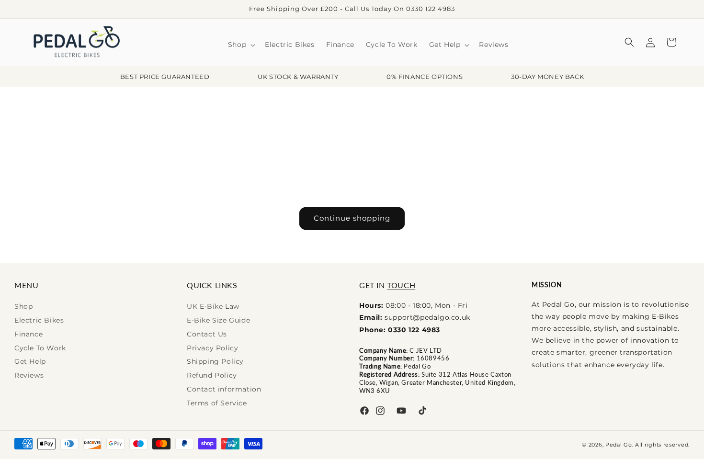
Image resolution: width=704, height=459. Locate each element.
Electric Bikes (39, 320)
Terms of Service (217, 403)
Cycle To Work (40, 348)
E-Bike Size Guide (218, 320)
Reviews (29, 375)
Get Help (30, 361)
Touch (401, 285)
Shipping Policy (215, 361)
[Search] (629, 42)
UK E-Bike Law (213, 306)
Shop (23, 306)
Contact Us (207, 334)
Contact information (224, 389)
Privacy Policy (212, 348)
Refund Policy (212, 375)
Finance (28, 334)
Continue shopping (352, 218)
